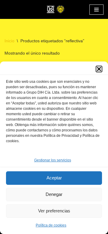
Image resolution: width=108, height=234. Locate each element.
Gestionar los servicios (52, 160)
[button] (99, 69)
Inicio (9, 40)
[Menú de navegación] (96, 9)
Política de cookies (51, 225)
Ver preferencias (54, 210)
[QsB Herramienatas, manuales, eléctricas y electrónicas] (54, 9)
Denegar (54, 194)
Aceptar (54, 177)
